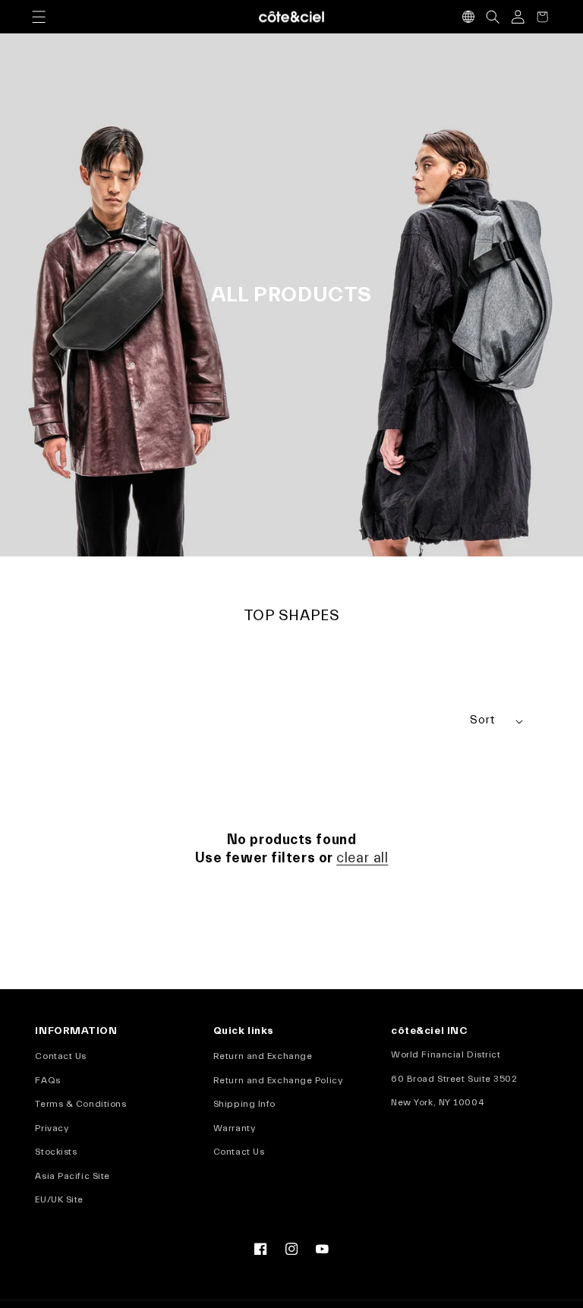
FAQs (47, 1080)
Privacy (51, 1128)
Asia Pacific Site (72, 1176)
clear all (362, 858)
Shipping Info (244, 1103)
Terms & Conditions (80, 1103)
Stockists (56, 1151)
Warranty (234, 1128)
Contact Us (61, 1056)
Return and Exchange (263, 1056)
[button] (39, 17)
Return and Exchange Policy (277, 1080)
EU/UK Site (59, 1199)
